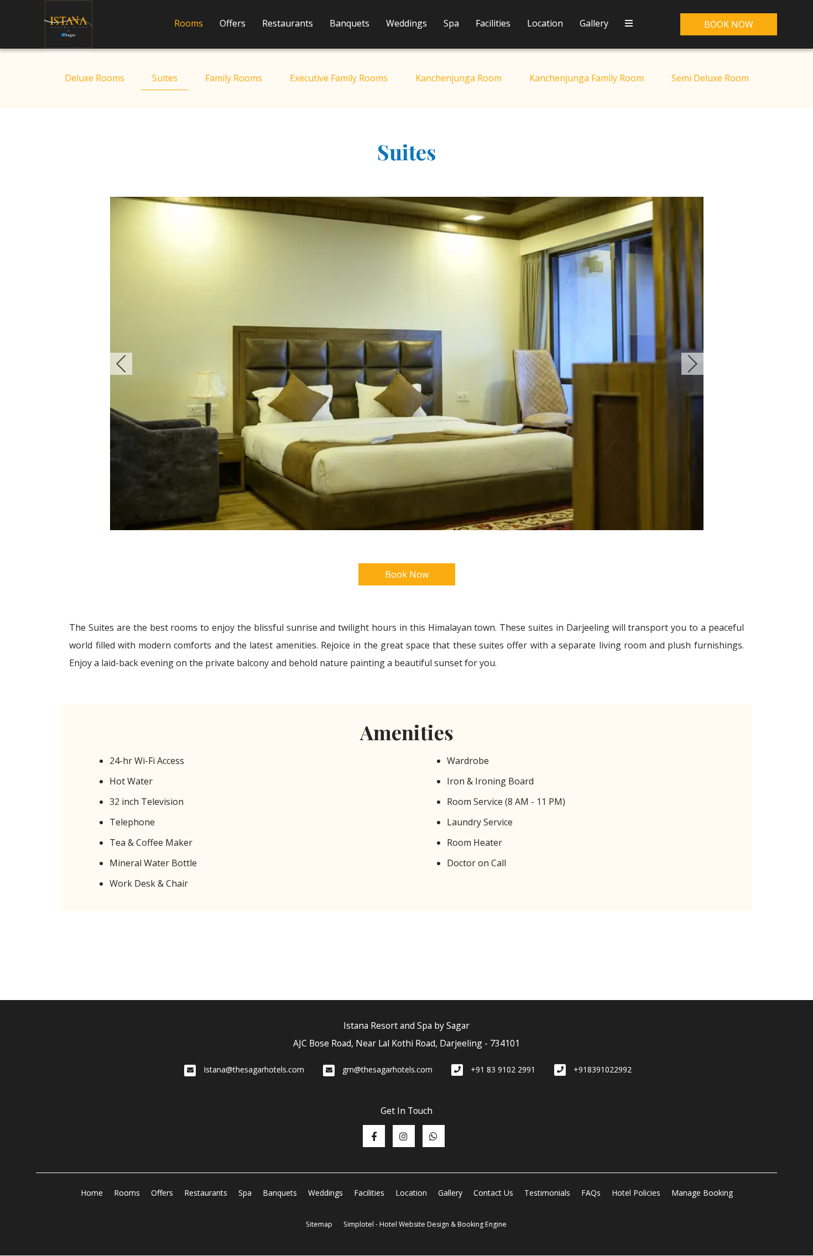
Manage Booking (702, 1192)
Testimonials (547, 1192)
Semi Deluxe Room (710, 78)
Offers (233, 23)
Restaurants (287, 23)
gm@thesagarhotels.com (387, 1069)
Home (92, 1192)
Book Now (728, 24)
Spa (451, 23)
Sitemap (319, 1224)
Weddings (406, 23)
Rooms (188, 23)
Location (545, 23)
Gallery (594, 23)
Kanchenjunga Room (458, 78)
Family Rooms (233, 78)
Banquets (349, 23)
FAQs (591, 1192)
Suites (165, 78)
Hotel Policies (636, 1192)
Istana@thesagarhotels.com (254, 1069)
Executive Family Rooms (339, 78)
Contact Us (493, 1192)
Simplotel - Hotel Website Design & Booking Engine (425, 1224)
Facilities (493, 23)
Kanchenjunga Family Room (586, 78)
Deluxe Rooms (94, 78)
